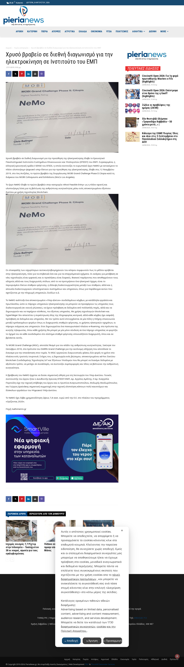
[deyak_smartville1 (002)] (62, 448)
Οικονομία (124, 659)
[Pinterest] (22, 74)
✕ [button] (122, 530)
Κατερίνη (76, 659)
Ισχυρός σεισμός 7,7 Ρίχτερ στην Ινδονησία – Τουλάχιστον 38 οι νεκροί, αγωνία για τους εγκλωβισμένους (22, 548)
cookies (101, 626)
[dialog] (92, 587)
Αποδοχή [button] (72, 640)
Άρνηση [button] (93, 640)
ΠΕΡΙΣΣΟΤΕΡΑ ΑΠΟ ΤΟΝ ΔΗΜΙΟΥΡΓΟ (46, 513)
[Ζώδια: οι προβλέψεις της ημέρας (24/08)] (132, 108)
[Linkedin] (28, 74)
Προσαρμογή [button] (114, 640)
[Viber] (42, 74)
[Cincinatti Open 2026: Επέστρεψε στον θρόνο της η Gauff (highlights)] (132, 94)
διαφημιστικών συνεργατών (78, 626)
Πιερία (85, 659)
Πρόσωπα (174, 659)
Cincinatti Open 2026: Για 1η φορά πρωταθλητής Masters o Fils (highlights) (160, 78)
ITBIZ (87, 664)
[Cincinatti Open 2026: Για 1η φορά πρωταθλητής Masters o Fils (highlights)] (132, 79)
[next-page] (12, 559)
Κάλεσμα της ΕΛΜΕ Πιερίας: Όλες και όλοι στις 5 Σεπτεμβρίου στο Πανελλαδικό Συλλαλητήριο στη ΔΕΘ (160, 137)
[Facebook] (9, 74)
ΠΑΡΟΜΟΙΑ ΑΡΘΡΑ (16, 513)
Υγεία (134, 659)
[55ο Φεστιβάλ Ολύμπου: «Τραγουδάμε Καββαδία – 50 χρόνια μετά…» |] (132, 122)
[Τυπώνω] (35, 74)
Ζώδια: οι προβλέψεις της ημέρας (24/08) (156, 106)
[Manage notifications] (177, 656)
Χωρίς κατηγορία (21, 48)
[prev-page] (7, 559)
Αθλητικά (155, 659)
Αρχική (9, 48)
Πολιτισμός (143, 659)
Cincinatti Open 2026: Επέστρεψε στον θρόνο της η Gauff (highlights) (160, 93)
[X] (15, 74)
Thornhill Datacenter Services (103, 664)
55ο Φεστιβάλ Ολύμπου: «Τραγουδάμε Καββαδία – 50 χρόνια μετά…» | (157, 121)
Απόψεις (94, 659)
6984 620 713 (140, 617)
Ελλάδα (115, 659)
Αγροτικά (105, 659)
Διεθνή (164, 659)
